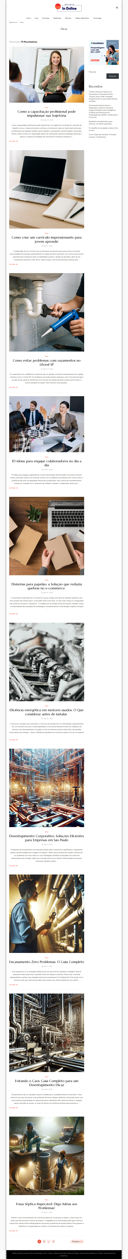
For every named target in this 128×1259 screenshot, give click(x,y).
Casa (36, 18)
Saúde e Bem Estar (82, 18)
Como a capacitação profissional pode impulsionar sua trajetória (47, 114)
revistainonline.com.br (40, 1253)
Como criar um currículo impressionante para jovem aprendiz (47, 239)
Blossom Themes (97, 1253)
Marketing (57, 18)
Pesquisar (92, 72)
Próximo (75, 1241)
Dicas (46, 107)
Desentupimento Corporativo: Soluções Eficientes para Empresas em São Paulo (46, 838)
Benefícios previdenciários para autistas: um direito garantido (100, 122)
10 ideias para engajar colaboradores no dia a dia (46, 463)
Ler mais (12, 141)
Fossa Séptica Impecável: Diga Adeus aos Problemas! (46, 1206)
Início (29, 18)
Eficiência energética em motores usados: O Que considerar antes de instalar (47, 712)
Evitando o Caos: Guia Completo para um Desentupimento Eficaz (46, 1083)
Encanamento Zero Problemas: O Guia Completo (46, 962)
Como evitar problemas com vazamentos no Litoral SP (46, 362)
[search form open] (117, 8)
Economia (45, 18)
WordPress (64, 1256)
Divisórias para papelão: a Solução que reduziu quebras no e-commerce (46, 586)
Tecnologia (97, 18)
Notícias (68, 18)
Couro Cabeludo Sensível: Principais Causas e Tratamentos (102, 135)
